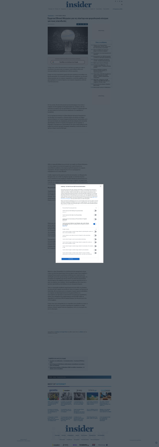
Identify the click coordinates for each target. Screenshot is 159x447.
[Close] (101, 186)
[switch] (95, 211)
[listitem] (79, 208)
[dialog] (79, 223)
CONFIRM (70, 258)
